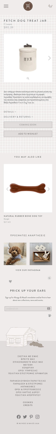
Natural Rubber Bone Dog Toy (23, 216)
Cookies (28, 402)
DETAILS (9, 111)
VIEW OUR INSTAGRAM (28, 270)
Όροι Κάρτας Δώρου (28, 392)
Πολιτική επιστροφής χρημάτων (28, 373)
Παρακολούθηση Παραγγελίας (28, 381)
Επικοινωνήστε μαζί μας (28, 362)
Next (48, 189)
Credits (28, 405)
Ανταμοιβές (28, 386)
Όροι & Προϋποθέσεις (28, 389)
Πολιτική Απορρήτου (28, 395)
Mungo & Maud (26, 423)
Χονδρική (28, 367)
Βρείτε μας (28, 359)
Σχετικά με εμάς (28, 356)
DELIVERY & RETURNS (17, 116)
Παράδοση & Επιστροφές (28, 384)
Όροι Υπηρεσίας (28, 370)
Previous (7, 189)
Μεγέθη (28, 365)
